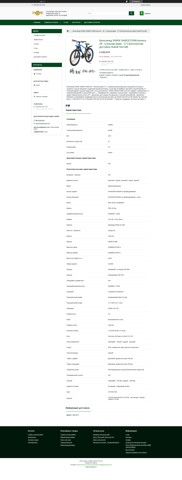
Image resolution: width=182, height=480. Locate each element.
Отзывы (36, 52)
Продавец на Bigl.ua (91, 463)
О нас (66, 22)
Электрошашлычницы (67, 445)
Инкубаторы (32, 437)
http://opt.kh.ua (40, 120)
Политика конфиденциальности (102, 465)
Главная (36, 22)
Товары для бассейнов (35, 434)
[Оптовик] (37, 17)
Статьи (36, 44)
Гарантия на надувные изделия (136, 442)
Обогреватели (32, 442)
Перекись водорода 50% (101, 434)
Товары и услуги (51, 22)
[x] (69, 106)
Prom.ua (100, 461)
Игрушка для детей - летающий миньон (106, 442)
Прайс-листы (38, 39)
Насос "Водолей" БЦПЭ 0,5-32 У (103, 437)
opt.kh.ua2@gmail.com (43, 123)
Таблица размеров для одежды (136, 452)
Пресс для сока (65, 440)
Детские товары (33, 440)
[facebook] (67, 106)
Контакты (76, 22)
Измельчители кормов (67, 437)
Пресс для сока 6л (99, 440)
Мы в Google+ (130, 450)
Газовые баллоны (66, 442)
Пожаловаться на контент (84, 465)
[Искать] (131, 13)
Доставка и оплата (92, 22)
